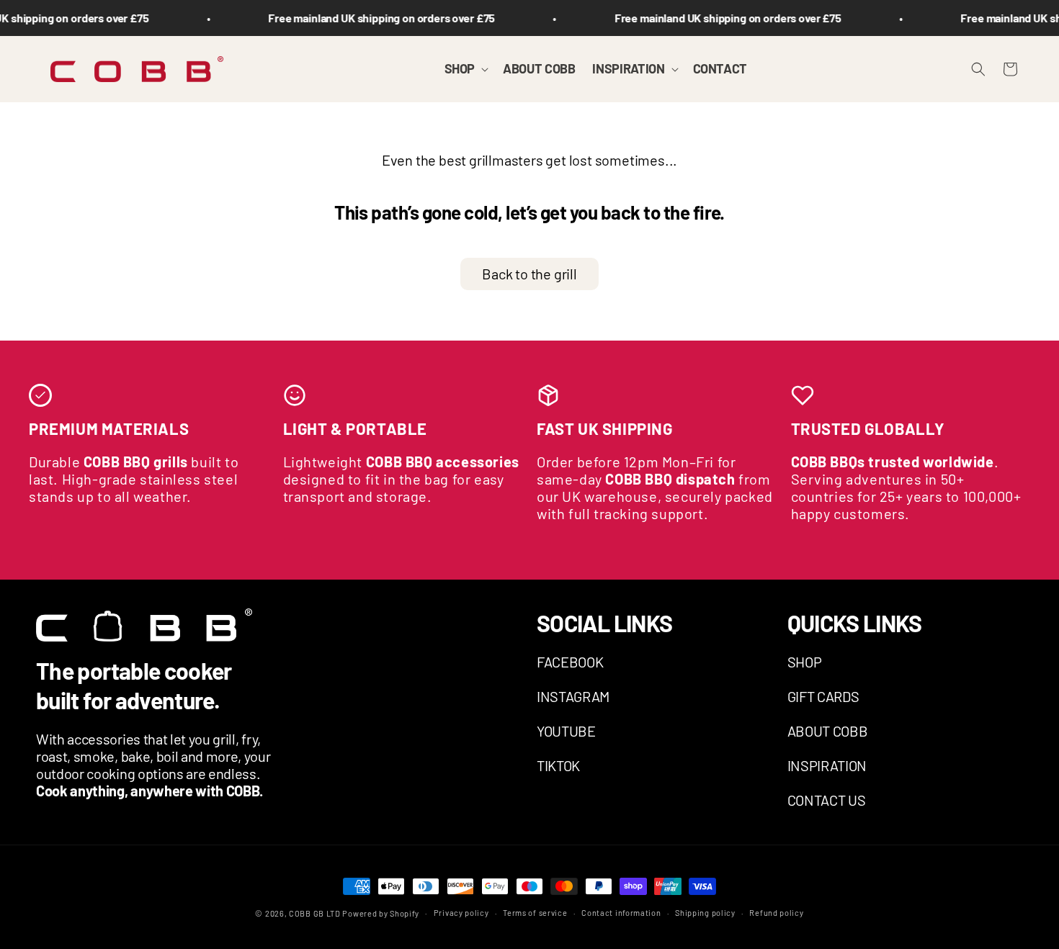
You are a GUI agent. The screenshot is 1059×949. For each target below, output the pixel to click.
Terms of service (535, 913)
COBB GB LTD (315, 913)
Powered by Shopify (380, 913)
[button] (465, 69)
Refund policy (776, 913)
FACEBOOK (570, 661)
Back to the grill (529, 273)
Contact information (621, 913)
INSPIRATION (827, 765)
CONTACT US (826, 800)
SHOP (804, 661)
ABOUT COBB (827, 730)
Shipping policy (705, 913)
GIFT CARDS (823, 696)
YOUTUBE (566, 730)
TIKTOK (558, 765)
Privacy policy (461, 913)
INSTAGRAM (573, 696)
